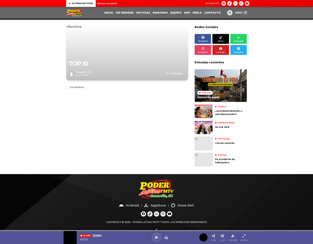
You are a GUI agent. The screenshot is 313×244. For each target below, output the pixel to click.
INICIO (108, 12)
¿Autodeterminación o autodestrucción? (228, 112)
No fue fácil (222, 127)
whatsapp (238, 41)
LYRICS (222, 240)
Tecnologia (224, 139)
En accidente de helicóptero (225, 161)
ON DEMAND (125, 12)
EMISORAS (160, 12)
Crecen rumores (225, 143)
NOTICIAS (143, 12)
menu (239, 12)
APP (187, 12)
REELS (197, 12)
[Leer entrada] (221, 85)
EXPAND (243, 240)
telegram (238, 52)
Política (222, 106)
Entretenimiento (226, 123)
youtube (220, 52)
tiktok (221, 41)
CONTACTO (212, 12)
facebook (203, 41)
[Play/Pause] (156, 237)
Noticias (206, 92)
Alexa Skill (186, 205)
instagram (203, 52)
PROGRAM (232, 240)
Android (132, 205)
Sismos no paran (107, 3)
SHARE (213, 240)
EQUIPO (175, 12)
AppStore (158, 205)
